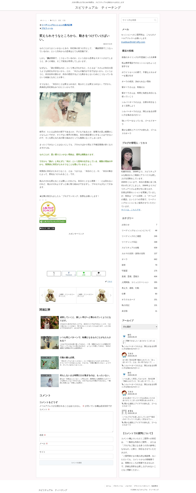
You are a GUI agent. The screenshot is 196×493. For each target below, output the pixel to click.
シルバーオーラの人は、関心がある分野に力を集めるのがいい (139, 113)
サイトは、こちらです (131, 210)
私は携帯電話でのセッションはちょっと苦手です (139, 65)
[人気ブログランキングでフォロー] (52, 220)
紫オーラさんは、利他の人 (133, 87)
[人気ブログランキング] (47, 209)
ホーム (108, 486)
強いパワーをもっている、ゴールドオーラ (139, 122)
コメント (44, 409)
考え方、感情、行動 (48, 228)
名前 (42, 435)
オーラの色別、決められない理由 (136, 81)
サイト (42, 452)
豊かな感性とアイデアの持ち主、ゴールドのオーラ (139, 132)
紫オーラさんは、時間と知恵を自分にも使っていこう (139, 95)
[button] (155, 20)
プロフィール (47, 28)
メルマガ (128, 486)
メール (43, 443)
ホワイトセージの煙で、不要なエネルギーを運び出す (139, 74)
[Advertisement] (76, 251)
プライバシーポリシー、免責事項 (146, 486)
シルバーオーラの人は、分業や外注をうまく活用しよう (139, 104)
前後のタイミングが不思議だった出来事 (139, 57)
